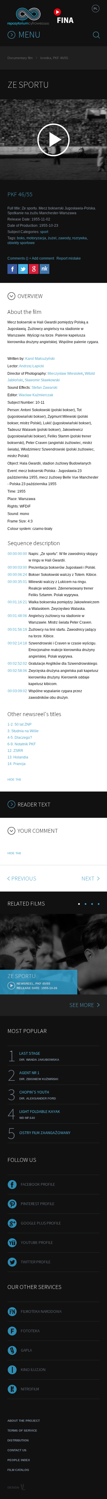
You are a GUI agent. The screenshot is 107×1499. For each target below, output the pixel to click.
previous (23, 878)
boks (21, 238)
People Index (18, 1460)
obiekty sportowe (21, 243)
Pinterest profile (37, 1203)
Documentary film (20, 58)
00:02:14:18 (17, 643)
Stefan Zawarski (44, 387)
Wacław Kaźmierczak (36, 395)
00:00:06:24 (17, 575)
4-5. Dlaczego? (19, 737)
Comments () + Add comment (30, 258)
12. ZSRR (15, 751)
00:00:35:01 (17, 582)
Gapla (26, 1350)
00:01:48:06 (17, 616)
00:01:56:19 (17, 629)
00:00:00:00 (17, 554)
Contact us (16, 1450)
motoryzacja (36, 238)
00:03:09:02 (17, 691)
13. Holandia (17, 757)
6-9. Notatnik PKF (21, 744)
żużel (52, 238)
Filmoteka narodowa (41, 1311)
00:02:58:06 (17, 671)
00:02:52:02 (17, 663)
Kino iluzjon (33, 1369)
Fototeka (30, 1330)
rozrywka (79, 238)
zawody (64, 238)
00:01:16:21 (17, 602)
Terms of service (22, 1430)
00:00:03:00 (17, 567)
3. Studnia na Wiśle (23, 731)
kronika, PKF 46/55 (54, 58)
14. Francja (16, 764)
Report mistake (68, 258)
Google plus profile (41, 1223)
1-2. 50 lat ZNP (19, 724)
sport (44, 232)
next (88, 878)
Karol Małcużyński (40, 359)
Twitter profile (36, 1261)
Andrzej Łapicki (31, 366)
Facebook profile (38, 1184)
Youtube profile (37, 1242)
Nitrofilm (30, 1389)
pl (95, 8)
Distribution (18, 1440)
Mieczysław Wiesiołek (65, 373)
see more (81, 1004)
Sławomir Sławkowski (42, 380)
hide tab (14, 779)
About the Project (23, 1420)
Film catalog (18, 1470)
